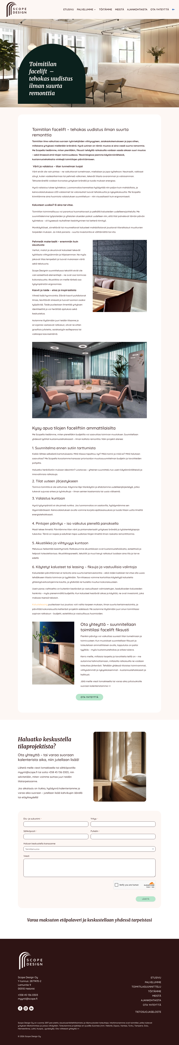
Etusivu (68, 9)
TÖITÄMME (154, 991)
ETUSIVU (156, 977)
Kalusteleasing (40, 604)
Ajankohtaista (137, 9)
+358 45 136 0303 (59, 772)
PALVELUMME (153, 982)
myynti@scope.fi (27, 772)
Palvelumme (85, 9)
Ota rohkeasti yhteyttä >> (67, 1028)
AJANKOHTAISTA (151, 1000)
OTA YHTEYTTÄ (152, 1004)
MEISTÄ (156, 995)
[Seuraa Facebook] (20, 1008)
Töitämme (105, 9)
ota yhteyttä (89, 697)
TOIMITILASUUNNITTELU (146, 986)
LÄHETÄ (145, 899)
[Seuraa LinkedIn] (31, 1008)
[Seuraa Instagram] (25, 1008)
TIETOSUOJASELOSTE (148, 1011)
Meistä (119, 9)
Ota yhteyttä (159, 9)
